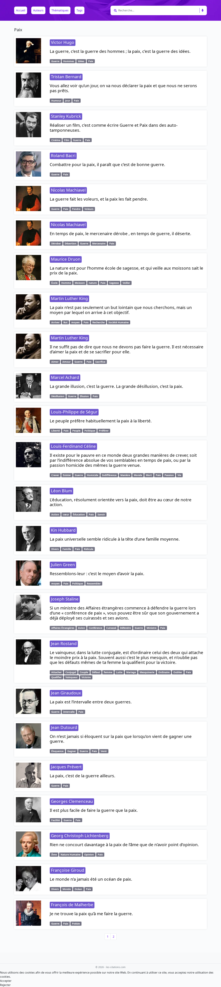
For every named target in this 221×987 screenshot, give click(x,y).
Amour (66, 361)
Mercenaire (98, 243)
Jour (67, 100)
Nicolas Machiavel (68, 190)
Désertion (70, 243)
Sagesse (114, 282)
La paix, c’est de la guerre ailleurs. (82, 775)
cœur (66, 514)
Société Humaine (118, 322)
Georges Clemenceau (72, 801)
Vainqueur (71, 677)
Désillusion (57, 396)
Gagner (71, 751)
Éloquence (57, 751)
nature (93, 282)
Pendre (76, 209)
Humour (56, 100)
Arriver (55, 322)
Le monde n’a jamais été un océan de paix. (91, 879)
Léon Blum (61, 491)
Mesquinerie (147, 672)
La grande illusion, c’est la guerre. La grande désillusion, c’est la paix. (116, 386)
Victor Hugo (62, 42)
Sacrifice (100, 361)
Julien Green (63, 564)
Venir (104, 751)
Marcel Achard (65, 377)
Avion (81, 628)
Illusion (84, 396)
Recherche (98, 322)
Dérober (56, 243)
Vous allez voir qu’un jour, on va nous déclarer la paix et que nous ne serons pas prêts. (123, 88)
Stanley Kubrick (66, 116)
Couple (84, 672)
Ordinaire (164, 672)
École (54, 282)
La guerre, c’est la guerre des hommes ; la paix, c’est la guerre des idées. (120, 51)
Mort (149, 475)
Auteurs (38, 10)
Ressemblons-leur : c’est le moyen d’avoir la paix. (97, 573)
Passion (169, 475)
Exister (67, 475)
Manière (125, 475)
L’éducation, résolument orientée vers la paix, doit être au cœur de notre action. (120, 502)
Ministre (151, 628)
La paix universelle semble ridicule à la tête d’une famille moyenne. (115, 539)
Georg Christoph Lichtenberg (79, 835)
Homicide (92, 475)
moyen (75, 322)
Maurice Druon (65, 259)
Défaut (96, 672)
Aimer (55, 361)
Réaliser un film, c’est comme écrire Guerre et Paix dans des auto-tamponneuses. (114, 127)
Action (55, 514)
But (65, 322)
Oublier (177, 672)
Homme (66, 282)
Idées (81, 61)
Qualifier (56, 677)
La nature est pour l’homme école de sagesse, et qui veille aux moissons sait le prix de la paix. (126, 270)
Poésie (76, 923)
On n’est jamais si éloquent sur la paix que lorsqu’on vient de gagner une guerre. (121, 738)
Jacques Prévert (66, 767)
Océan (78, 889)
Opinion (89, 854)
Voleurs (88, 209)
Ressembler (94, 583)
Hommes (68, 61)
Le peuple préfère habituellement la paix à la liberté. (101, 421)
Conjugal (70, 672)
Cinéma (55, 140)
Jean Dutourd (64, 727)
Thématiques (60, 10)
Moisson (80, 282)
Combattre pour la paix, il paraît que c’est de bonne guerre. (107, 164)
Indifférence (109, 475)
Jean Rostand (64, 643)
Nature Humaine (70, 854)
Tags (79, 10)
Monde (138, 475)
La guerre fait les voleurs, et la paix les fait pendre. (99, 199)
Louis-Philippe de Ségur (74, 412)
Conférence (95, 628)
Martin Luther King (69, 298)
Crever (55, 475)
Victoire (86, 677)
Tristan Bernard (66, 76)
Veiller (126, 282)
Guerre (55, 61)
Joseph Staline (65, 599)
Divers (55, 549)
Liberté (55, 430)
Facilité (55, 820)
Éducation (79, 514)
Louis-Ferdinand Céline (73, 446)
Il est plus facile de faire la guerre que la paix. (94, 810)
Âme (54, 854)
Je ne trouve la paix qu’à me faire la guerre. (91, 913)
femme (108, 672)
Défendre (125, 628)
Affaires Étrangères (62, 628)
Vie (179, 475)
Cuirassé (111, 628)
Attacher (56, 672)
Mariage (131, 672)
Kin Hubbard (63, 530)
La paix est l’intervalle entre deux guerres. (91, 702)
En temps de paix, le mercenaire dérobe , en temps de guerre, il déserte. (120, 233)
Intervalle (69, 711)
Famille (67, 549)
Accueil (20, 10)
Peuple (76, 430)
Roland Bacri (63, 155)
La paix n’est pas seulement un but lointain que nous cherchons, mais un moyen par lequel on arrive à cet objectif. (121, 309)
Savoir (101, 514)
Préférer (104, 430)
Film (66, 140)
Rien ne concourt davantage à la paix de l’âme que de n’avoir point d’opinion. (124, 844)
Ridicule (88, 549)
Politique (89, 430)
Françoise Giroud (67, 870)
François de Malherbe (72, 904)
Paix (90, 61)
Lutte (119, 672)
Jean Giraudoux (66, 693)
